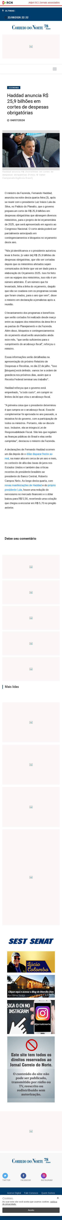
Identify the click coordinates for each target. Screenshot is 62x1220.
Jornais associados (50, 2)
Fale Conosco (31, 1193)
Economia (14, 87)
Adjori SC (33, 2)
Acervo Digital (14, 1193)
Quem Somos (48, 1193)
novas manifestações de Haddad (23, 485)
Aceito (31, 1210)
